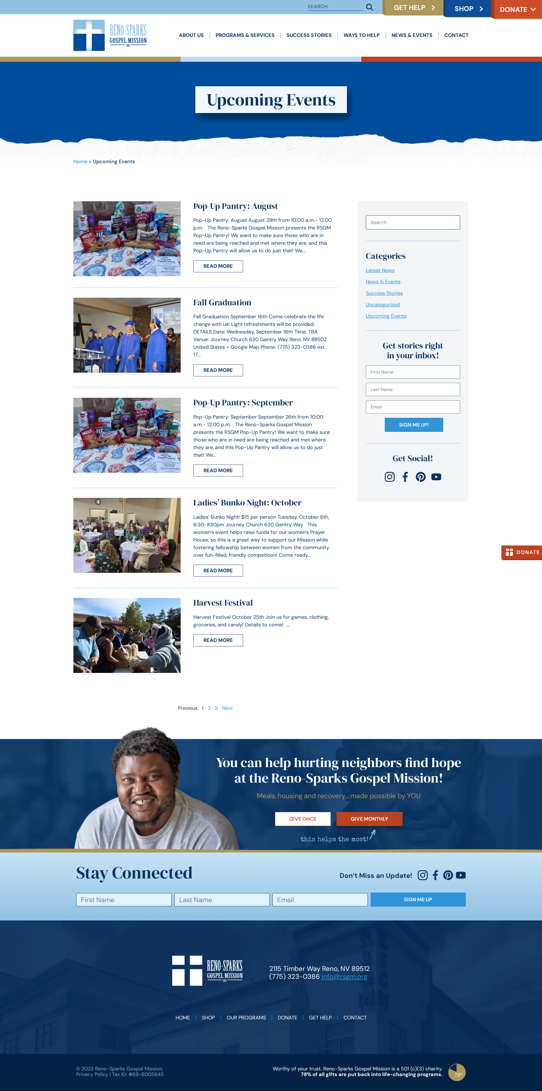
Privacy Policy (92, 1074)
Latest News (380, 270)
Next (227, 708)
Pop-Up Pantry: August (235, 206)
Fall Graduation (222, 302)
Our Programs (246, 1017)
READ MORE (218, 266)
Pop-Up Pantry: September (243, 402)
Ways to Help (362, 35)
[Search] (370, 7)
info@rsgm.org (344, 976)
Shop (208, 1017)
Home (80, 161)
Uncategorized (383, 304)
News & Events (412, 35)
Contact (456, 35)
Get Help (320, 1017)
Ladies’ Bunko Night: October (247, 502)
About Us (191, 35)
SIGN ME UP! (414, 424)
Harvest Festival (223, 602)
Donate (513, 9)
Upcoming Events (386, 316)
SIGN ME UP (418, 899)
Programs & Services (245, 35)
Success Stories (309, 35)
